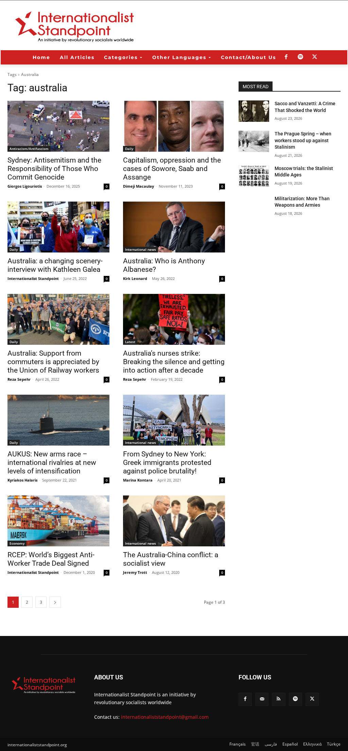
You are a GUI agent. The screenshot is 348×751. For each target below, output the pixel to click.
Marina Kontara (138, 480)
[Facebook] (286, 57)
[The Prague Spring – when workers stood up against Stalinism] (254, 141)
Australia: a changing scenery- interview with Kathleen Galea (55, 265)
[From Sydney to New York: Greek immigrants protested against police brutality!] (174, 420)
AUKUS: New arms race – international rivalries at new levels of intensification (51, 462)
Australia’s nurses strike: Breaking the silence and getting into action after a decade (174, 361)
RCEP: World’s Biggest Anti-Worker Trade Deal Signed (50, 559)
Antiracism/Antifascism (29, 148)
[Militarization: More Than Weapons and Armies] (254, 206)
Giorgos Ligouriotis (24, 186)
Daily (129, 148)
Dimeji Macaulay (138, 186)
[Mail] (261, 699)
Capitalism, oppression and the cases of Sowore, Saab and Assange (172, 168)
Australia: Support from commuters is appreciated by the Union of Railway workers (53, 361)
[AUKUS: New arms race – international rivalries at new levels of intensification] (58, 420)
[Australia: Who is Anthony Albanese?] (174, 227)
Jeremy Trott (135, 572)
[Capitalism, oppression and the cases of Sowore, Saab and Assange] (174, 126)
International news (140, 249)
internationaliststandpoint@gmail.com (165, 717)
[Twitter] (314, 57)
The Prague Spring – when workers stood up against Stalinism (303, 140)
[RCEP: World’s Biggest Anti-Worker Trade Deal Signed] (58, 520)
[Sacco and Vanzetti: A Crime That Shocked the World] (254, 111)
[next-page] (55, 602)
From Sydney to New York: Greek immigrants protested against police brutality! (167, 462)
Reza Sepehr (19, 379)
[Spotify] (300, 57)
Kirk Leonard (135, 278)
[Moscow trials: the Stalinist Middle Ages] (254, 176)
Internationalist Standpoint (33, 278)
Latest (130, 341)
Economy (17, 543)
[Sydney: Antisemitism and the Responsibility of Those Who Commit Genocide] (58, 126)
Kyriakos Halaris (22, 480)
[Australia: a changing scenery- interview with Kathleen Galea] (58, 227)
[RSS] (278, 699)
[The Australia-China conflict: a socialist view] (174, 520)
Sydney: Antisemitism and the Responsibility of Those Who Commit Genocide (54, 168)
